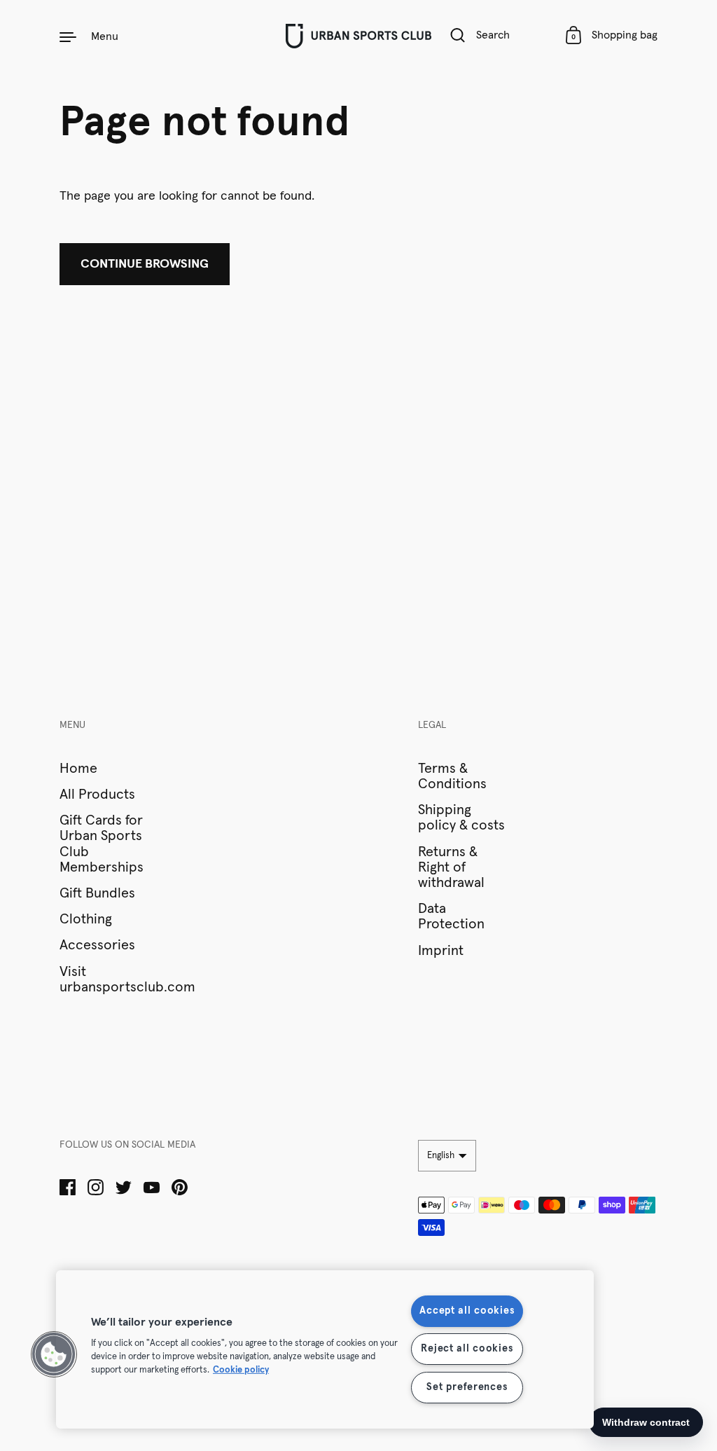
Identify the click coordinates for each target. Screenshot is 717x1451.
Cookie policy (241, 1370)
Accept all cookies (466, 1311)
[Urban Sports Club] (358, 36)
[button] (54, 1354)
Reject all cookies (467, 1349)
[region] (325, 1349)
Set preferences (466, 1387)
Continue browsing (145, 264)
